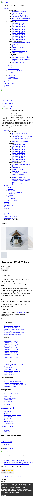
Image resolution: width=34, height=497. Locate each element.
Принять (3, 495)
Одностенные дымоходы (19, 11)
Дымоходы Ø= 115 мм (18, 23)
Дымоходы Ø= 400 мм (18, 38)
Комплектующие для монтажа (21, 16)
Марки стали (8, 396)
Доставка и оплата (10, 83)
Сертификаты (12, 75)
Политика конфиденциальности (14, 460)
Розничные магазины (7, 100)
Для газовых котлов (18, 47)
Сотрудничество (7, 427)
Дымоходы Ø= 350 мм (18, 36)
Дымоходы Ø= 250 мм (18, 33)
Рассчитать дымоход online (12, 415)
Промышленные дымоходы (20, 56)
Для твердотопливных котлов (21, 42)
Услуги (10, 65)
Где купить (7, 82)
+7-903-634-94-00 (6, 445)
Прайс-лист (11, 72)
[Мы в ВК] (4, 451)
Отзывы (10, 74)
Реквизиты (11, 77)
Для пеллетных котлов (19, 52)
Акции (6, 80)
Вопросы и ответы (13, 69)
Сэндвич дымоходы (18, 13)
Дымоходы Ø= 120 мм (18, 25)
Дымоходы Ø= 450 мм (18, 39)
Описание (11, 284)
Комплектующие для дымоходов (22, 15)
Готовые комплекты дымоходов (21, 18)
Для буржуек (15, 49)
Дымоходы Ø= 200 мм (18, 31)
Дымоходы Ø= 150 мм (18, 28)
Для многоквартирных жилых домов (15, 384)
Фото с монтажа (13, 78)
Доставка (7, 430)
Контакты (7, 87)
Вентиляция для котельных (20, 20)
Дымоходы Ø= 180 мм (18, 29)
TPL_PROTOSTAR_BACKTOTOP (11, 476)
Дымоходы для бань (18, 62)
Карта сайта (8, 399)
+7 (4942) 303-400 (6, 106)
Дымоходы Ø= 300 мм (18, 34)
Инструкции (8, 401)
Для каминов (16, 46)
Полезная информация (15, 70)
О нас (6, 64)
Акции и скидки (9, 395)
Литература (8, 403)
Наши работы (8, 416)
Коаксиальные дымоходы (19, 51)
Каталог (6, 8)
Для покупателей (7, 408)
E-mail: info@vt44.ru (7, 103)
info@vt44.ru (21, 312)
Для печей (15, 44)
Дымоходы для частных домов (21, 57)
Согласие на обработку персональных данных (18, 462)
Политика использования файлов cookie (16, 464)
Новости (10, 67)
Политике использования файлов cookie (17, 491)
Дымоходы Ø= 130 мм (18, 26)
